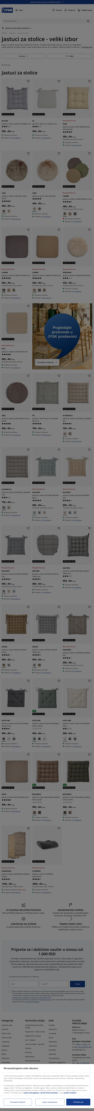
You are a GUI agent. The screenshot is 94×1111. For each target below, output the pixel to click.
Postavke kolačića (17, 1102)
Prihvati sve (78, 1102)
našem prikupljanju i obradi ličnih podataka (40, 1093)
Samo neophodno (50, 1102)
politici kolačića (70, 1093)
